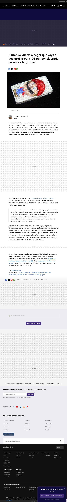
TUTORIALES (15, 5)
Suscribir (30, 394)
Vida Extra (18, 457)
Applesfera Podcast (9, 420)
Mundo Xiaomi (7, 466)
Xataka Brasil (7, 489)
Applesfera (6, 460)
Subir (58, 448)
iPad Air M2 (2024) (40, 383)
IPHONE (7, 5)
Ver (34, 323)
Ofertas (27, 426)
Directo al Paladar (45, 455)
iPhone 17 (27, 430)
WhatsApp (48, 426)
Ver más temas (8, 434)
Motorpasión (57, 455)
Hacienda (23, 44)
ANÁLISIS (42, 5)
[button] (20, 116)
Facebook (9, 69)
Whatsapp (30, 44)
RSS (24, 406)
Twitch (52, 6)
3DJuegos (18, 455)
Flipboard (55, 6)
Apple (53, 44)
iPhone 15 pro (50, 383)
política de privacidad (25, 397)
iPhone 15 (15, 44)
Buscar (60, 441)
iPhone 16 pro (28, 383)
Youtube (61, 6)
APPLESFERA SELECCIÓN (27, 5)
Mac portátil (48, 420)
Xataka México (7, 487)
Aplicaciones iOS (27, 279)
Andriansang (16, 270)
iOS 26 (47, 430)
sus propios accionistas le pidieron (43, 198)
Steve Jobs (8, 44)
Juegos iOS (36, 279)
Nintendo (44, 279)
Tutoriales (27, 420)
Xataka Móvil (7, 457)
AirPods (6, 423)
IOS (37, 5)
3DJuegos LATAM (20, 487)
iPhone (37, 44)
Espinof (31, 457)
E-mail (17, 69)
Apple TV (27, 423)
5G (49, 44)
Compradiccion (7, 477)
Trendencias (7, 472)
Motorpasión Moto (58, 457)
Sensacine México (33, 487)
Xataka (5, 455)
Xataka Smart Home (7, 463)
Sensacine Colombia (31, 490)
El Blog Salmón (20, 472)
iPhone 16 (20, 383)
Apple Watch (48, 423)
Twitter (64, 6)
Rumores (6, 426)
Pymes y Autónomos (19, 475)
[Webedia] (63, 1)
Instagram (58, 6)
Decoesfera (7, 474)
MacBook (43, 44)
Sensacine (31, 455)
